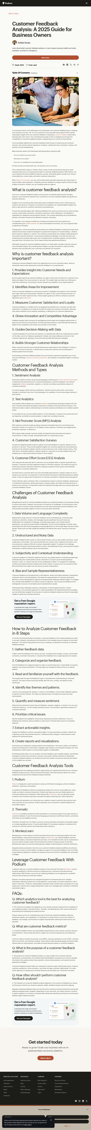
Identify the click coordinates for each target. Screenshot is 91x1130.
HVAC (50, 1117)
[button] (45, 1109)
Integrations (58, 1086)
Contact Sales (42, 1083)
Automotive (7, 1117)
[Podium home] (7, 3)
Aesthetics (7, 1083)
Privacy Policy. (28, 1124)
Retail (5, 1089)
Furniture (51, 1121)
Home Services (8, 1086)
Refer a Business (25, 1089)
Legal (39, 1092)
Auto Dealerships (9, 1080)
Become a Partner (60, 1080)
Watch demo (45, 58)
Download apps (25, 1092)
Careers (40, 1086)
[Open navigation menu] (86, 3)
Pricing (23, 1086)
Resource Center (26, 1080)
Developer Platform (60, 1092)
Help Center (41, 1089)
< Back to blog (13, 13)
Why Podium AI (42, 1080)
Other (66, 1126)
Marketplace (58, 1089)
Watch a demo (45, 1058)
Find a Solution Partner (62, 1083)
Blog (22, 1083)
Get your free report (23, 617)
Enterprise (7, 1095)
